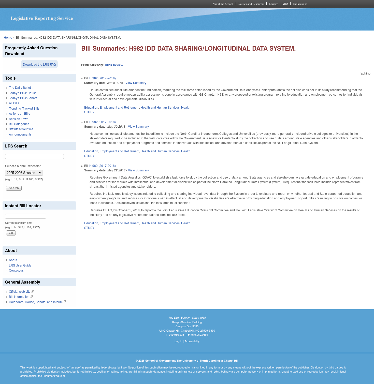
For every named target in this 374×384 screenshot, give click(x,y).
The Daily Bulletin (21, 87)
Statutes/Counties (21, 129)
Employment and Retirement (119, 107)
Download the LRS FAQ (39, 64)
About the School (222, 3)
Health (185, 107)
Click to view (114, 65)
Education (91, 107)
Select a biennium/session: (23, 166)
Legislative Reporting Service (42, 18)
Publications (300, 3)
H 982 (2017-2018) (102, 78)
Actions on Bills (19, 113)
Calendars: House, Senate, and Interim (37, 302)
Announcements (20, 134)
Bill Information (21, 296)
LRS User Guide (20, 265)
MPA (285, 3)
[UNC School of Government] (120, 4)
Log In (178, 341)
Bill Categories (19, 124)
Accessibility (192, 341)
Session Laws (18, 118)
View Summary (135, 82)
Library (273, 3)
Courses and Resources (251, 3)
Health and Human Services (160, 107)
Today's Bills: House (23, 93)
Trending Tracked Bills (24, 108)
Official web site (21, 291)
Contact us (16, 270)
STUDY (89, 112)
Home (8, 37)
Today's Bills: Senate (23, 98)
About (13, 260)
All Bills (14, 103)
